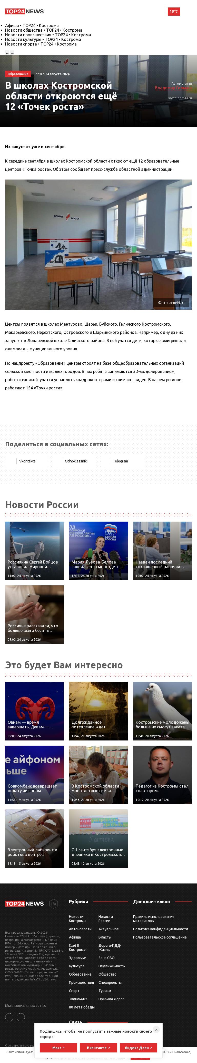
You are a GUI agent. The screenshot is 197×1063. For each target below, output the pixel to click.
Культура (76, 966)
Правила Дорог (111, 999)
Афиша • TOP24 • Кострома (32, 25)
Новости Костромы (77, 919)
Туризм (104, 991)
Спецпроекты (110, 982)
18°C (174, 11)
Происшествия (81, 982)
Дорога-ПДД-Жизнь (109, 947)
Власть (104, 937)
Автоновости (80, 929)
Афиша (75, 937)
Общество (107, 974)
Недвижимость (111, 966)
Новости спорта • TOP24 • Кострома (41, 44)
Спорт (74, 991)
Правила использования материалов (153, 919)
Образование (80, 974)
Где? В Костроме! (77, 947)
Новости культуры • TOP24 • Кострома (43, 39)
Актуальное (108, 929)
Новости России (105, 919)
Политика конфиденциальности (160, 929)
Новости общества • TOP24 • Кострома (43, 30)
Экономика (78, 999)
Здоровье (77, 958)
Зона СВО (106, 958)
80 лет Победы (82, 1007)
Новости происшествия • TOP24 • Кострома (48, 34)
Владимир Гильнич (173, 87)
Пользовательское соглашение (160, 937)
